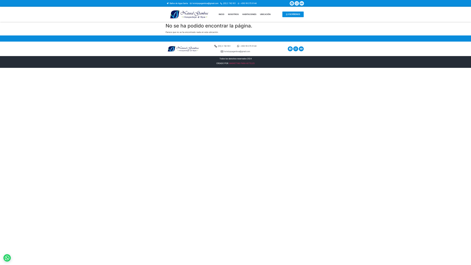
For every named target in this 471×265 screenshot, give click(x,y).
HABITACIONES (249, 14)
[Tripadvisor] (302, 3)
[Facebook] (292, 3)
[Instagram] (297, 3)
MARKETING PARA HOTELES (242, 63)
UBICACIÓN (265, 14)
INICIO (221, 14)
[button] (7, 258)
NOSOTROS (233, 14)
